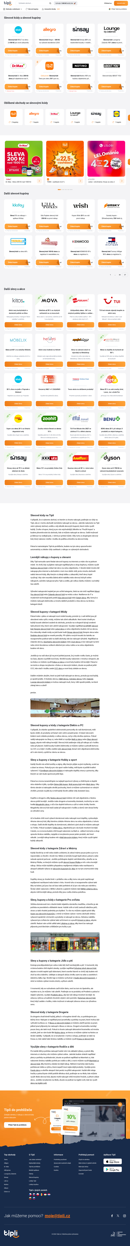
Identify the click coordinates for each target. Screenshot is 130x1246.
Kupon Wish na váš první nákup (80, 217)
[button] (59, 189)
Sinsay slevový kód (74, 632)
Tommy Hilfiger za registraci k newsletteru (112, 253)
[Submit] (50, 3)
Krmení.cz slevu (83, 920)
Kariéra (56, 1170)
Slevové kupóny (34, 1177)
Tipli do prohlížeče (34, 1166)
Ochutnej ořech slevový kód (85, 968)
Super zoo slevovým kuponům (42, 914)
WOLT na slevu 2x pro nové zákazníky (18, 41)
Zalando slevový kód (56, 594)
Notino (6, 1184)
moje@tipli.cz (57, 1215)
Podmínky (27, 55)
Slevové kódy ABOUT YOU (111, 76)
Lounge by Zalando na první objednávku (112, 41)
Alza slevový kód (64, 598)
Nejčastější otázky (34, 1163)
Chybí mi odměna (84, 1159)
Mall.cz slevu (77, 739)
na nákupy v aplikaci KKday (18, 217)
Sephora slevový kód (38, 568)
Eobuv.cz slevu (58, 662)
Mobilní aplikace (34, 1170)
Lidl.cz (6, 1181)
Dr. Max (6, 1166)
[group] (13, 117)
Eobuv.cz (7, 1191)
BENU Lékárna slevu (89, 889)
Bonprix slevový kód (42, 629)
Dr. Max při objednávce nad (18, 77)
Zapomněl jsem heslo (85, 1170)
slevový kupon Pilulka (72, 862)
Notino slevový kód (58, 798)
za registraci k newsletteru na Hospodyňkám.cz (49, 253)
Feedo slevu (35, 1070)
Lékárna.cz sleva (67, 923)
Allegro (6, 1163)
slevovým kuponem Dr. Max (64, 869)
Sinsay (6, 1177)
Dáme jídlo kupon (61, 784)
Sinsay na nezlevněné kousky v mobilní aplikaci (80, 41)
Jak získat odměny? (35, 1159)
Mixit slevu (90, 784)
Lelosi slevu (59, 629)
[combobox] (34, 3)
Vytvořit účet (121, 3)
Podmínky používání (60, 1159)
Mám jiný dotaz (83, 1166)
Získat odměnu (70, 1128)
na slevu (18, 251)
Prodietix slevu (57, 995)
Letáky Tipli (32, 1181)
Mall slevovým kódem (69, 837)
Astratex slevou (75, 679)
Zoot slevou (76, 642)
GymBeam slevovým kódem (51, 771)
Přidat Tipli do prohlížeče (17, 1125)
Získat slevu (18, 325)
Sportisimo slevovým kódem (55, 642)
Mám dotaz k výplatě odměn (87, 1163)
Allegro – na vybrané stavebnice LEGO (49, 41)
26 (120, 275)
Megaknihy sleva (42, 804)
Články (31, 1174)
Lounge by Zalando (10, 1174)
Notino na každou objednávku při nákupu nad (81, 77)
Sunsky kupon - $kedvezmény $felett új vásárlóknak (112, 217)
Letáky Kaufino (33, 1184)
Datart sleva (81, 598)
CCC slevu (58, 668)
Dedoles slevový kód (38, 635)
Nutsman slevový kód (86, 998)
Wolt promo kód (75, 784)
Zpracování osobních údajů (62, 1163)
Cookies (56, 1166)
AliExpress (7, 1170)
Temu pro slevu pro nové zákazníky (49, 77)
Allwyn (6, 1188)
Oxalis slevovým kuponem (84, 978)
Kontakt (81, 1174)
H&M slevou (63, 679)
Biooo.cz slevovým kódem (60, 1023)
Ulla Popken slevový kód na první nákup (49, 217)
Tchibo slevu (57, 828)
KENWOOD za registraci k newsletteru (81, 253)
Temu (6, 1159)
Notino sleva (60, 1032)
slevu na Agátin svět (38, 1083)
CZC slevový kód (64, 749)
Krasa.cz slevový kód (85, 1039)
